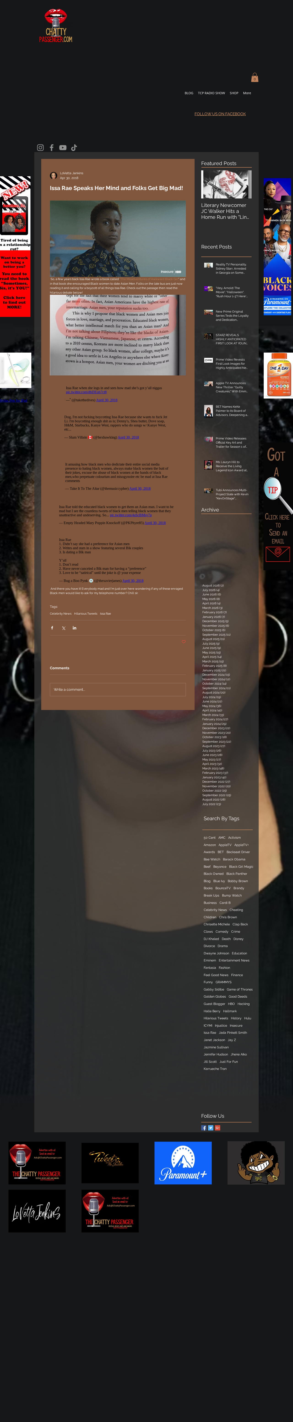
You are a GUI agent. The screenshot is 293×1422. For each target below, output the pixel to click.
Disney (238, 939)
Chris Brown (228, 917)
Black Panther (236, 874)
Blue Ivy (219, 881)
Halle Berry (212, 1011)
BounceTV (223, 888)
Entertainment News (234, 960)
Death (226, 939)
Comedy (222, 931)
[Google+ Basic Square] (217, 1127)
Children (210, 917)
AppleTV (225, 845)
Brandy (238, 888)
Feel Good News (216, 975)
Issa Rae (105, 613)
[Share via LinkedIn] (74, 628)
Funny (208, 982)
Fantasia (210, 967)
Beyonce (219, 866)
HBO (231, 1004)
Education (239, 953)
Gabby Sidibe (214, 989)
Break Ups (211, 895)
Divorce (209, 946)
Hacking (244, 1004)
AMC (221, 837)
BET (221, 852)
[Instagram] (40, 147)
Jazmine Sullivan (216, 1047)
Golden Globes (215, 996)
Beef (207, 866)
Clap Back (240, 924)
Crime (235, 931)
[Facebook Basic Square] (203, 1127)
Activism (234, 837)
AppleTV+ (241, 845)
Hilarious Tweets (85, 613)
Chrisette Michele (217, 924)
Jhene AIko (239, 1054)
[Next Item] (244, 184)
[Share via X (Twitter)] (63, 628)
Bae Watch (212, 859)
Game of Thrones (240, 989)
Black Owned (214, 874)
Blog (207, 881)
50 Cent (210, 837)
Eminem (210, 960)
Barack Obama (234, 859)
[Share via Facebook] (52, 628)
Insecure (236, 1025)
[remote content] (118, 393)
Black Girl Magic (241, 866)
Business (210, 903)
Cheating (236, 910)
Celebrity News (60, 613)
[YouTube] (62, 147)
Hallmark (230, 1011)
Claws (208, 931)
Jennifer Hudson (216, 1054)
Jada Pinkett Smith (233, 1032)
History (236, 1018)
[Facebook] (51, 147)
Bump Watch (232, 895)
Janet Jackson (214, 1040)
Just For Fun (229, 1061)
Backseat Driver (238, 852)
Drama (223, 946)
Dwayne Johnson (216, 953)
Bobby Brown (238, 881)
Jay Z (232, 1040)
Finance (237, 975)
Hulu (247, 1018)
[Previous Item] (208, 184)
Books (208, 888)
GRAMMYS (224, 982)
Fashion (224, 967)
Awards (209, 852)
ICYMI (208, 1025)
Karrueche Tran (215, 1069)
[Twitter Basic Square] (210, 1127)
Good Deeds (238, 996)
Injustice (221, 1025)
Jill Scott (210, 1061)
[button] (255, 77)
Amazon (210, 845)
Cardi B (225, 903)
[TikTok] (74, 147)
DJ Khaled (211, 939)
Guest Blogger (214, 1004)
